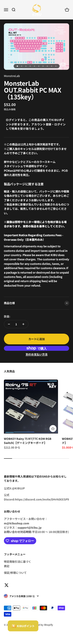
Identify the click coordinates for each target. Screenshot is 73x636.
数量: (7, 316)
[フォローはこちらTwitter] (6, 585)
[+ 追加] (52, 428)
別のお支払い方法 (36, 354)
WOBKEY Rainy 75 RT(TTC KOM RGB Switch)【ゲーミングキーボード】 (27, 441)
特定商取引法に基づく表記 (17, 564)
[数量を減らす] (9, 324)
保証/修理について (15, 573)
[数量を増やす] (23, 324)
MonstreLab (12, 76)
